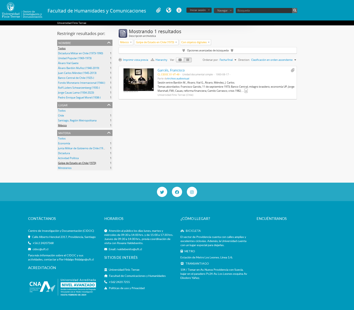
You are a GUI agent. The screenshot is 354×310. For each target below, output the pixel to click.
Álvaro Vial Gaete (68, 63)
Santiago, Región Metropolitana (77, 120)
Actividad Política (68, 158)
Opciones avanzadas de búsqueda (208, 50)
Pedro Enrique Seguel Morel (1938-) (79, 97)
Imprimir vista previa (135, 60)
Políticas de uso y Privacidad (127, 288)
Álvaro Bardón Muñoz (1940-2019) (78, 68)
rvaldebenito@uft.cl (129, 249)
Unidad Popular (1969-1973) (75, 58)
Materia (64, 132)
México (62, 125)
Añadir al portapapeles (292, 70)
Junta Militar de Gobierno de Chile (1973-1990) (85, 148)
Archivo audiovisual (178, 78)
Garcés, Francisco (171, 70)
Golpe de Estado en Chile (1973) (77, 163)
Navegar (222, 10)
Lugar (63, 104)
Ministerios (64, 168)
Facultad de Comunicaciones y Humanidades (137, 275)
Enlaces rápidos (179, 10)
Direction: (244, 60)
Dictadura (64, 153)
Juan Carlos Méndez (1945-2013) (77, 73)
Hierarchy (161, 60)
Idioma (168, 10)
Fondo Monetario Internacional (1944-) (81, 83)
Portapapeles (158, 10)
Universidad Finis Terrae (124, 269)
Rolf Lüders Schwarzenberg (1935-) (79, 87)
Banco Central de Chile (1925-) (76, 78)
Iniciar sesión (198, 10)
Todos (62, 48)
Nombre (64, 42)
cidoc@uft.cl (40, 249)
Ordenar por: (210, 60)
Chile (61, 115)
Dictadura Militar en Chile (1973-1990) (80, 53)
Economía (64, 143)
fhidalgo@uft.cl (84, 259)
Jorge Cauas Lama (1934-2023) (76, 92)
